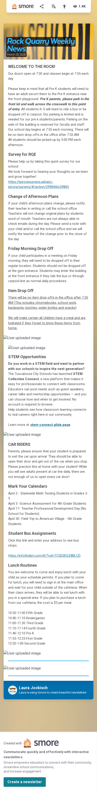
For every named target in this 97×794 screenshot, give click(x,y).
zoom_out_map (89, 340)
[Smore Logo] (23, 6)
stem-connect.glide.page (50, 425)
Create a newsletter (24, 782)
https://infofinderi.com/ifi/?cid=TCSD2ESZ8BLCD (44, 556)
